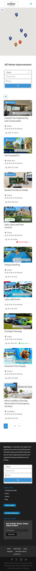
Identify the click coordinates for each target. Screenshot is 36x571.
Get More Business (12, 513)
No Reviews (18, 129)
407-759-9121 (12, 277)
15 (15, 426)
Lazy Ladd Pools (12, 299)
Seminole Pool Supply (15, 366)
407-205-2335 (12, 309)
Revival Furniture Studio (16, 190)
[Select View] (6, 96)
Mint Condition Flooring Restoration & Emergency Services (17, 403)
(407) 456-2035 (13, 418)
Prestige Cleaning (13, 331)
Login (25, 549)
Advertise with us (21, 551)
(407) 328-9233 (13, 202)
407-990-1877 (12, 343)
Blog (6, 499)
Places (7, 493)
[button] (16, 44)
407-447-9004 (12, 239)
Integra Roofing (12, 265)
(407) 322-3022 (13, 378)
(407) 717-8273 (13, 133)
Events (7, 496)
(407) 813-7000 (13, 167)
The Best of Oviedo (11, 490)
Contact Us (16, 554)
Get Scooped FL (12, 155)
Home (9, 549)
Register (10, 551)
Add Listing (17, 549)
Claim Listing (9, 505)
